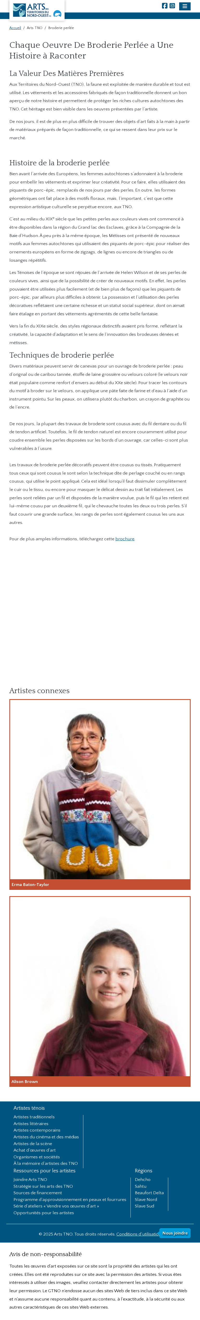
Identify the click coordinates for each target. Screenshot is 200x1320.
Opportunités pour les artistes (44, 1213)
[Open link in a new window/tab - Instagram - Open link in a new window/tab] (172, 6)
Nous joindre (175, 1233)
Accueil (15, 28)
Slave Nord (146, 1200)
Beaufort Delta (149, 1193)
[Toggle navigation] (185, 6)
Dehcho (143, 1180)
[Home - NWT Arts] (37, 10)
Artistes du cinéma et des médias (46, 1137)
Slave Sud (144, 1206)
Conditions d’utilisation (138, 1234)
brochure (124, 539)
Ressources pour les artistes (45, 1171)
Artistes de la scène (33, 1144)
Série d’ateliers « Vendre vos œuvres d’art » (56, 1206)
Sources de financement (38, 1193)
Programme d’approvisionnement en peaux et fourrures (70, 1200)
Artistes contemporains (37, 1130)
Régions (143, 1171)
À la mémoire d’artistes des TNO (46, 1163)
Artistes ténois (29, 1108)
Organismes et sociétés (37, 1157)
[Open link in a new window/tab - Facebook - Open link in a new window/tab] (164, 6)
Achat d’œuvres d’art (35, 1150)
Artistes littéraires (31, 1124)
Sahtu (140, 1186)
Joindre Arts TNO (30, 1180)
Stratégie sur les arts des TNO (43, 1186)
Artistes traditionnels (34, 1117)
